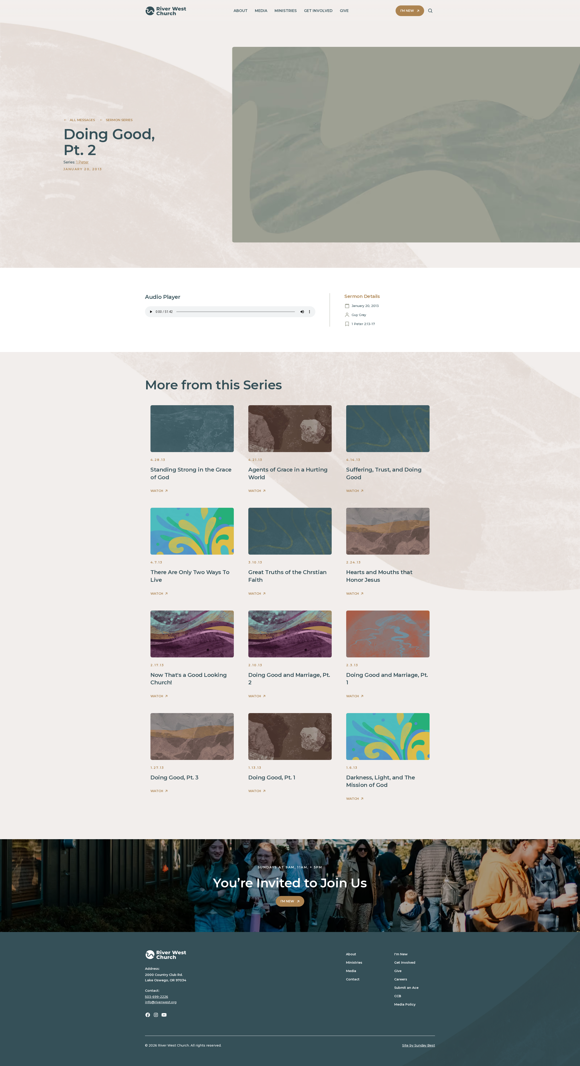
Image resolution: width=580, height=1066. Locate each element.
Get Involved (404, 963)
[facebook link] (147, 1015)
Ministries (354, 963)
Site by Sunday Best (418, 1045)
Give (397, 971)
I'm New (401, 954)
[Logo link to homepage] (166, 10)
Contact (353, 979)
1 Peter (82, 162)
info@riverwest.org (160, 1002)
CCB (397, 996)
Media (351, 971)
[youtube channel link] (164, 1015)
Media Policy (405, 1004)
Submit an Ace (406, 988)
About (351, 954)
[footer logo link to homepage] (234, 954)
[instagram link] (156, 1015)
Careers (400, 979)
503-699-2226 (156, 997)
